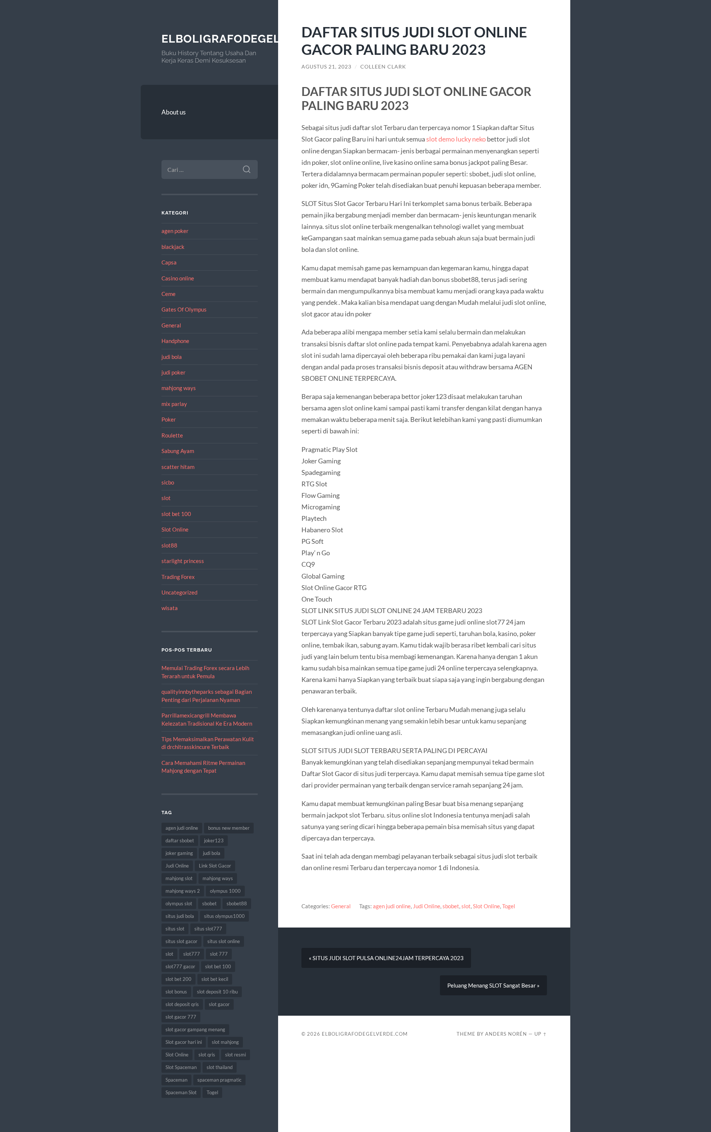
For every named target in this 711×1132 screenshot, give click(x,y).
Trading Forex (178, 576)
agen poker (174, 230)
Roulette (172, 435)
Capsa (169, 262)
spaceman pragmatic (219, 1080)
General (171, 325)
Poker (168, 419)
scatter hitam (177, 466)
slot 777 (219, 954)
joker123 (214, 840)
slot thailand (220, 1067)
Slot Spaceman (181, 1067)
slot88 (169, 545)
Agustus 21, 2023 (326, 67)
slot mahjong (225, 1042)
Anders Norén (506, 1034)
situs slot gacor (181, 941)
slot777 (191, 954)
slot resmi (235, 1055)
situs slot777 (208, 929)
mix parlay (174, 403)
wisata (169, 608)
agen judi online (182, 828)
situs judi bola (180, 916)
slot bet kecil (214, 979)
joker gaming (179, 853)
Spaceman (176, 1080)
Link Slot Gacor (215, 866)
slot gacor (219, 1004)
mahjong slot (179, 878)
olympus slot (179, 903)
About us (173, 112)
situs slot (175, 929)
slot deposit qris (182, 1004)
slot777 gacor (180, 966)
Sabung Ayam (177, 450)
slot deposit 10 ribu (217, 992)
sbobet (209, 903)
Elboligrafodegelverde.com (254, 38)
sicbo (167, 482)
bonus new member (229, 828)
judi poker (173, 372)
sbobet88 (237, 903)
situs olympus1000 (224, 916)
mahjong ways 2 (183, 891)
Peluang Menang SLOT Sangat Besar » (493, 985)
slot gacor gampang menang (195, 1029)
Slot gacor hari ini (184, 1042)
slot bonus (176, 992)
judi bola (171, 356)
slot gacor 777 (181, 1017)
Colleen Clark (383, 67)
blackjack (172, 246)
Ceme (168, 293)
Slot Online (174, 529)
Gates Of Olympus (184, 309)
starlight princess (182, 560)
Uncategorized (179, 592)
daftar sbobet (180, 840)
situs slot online (223, 941)
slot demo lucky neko (456, 139)
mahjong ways (178, 387)
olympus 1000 (225, 891)
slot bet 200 (178, 979)
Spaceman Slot (181, 1092)
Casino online (177, 278)
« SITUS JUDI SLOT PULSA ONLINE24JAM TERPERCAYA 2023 (386, 958)
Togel (212, 1092)
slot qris (206, 1055)
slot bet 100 (176, 513)
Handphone (175, 340)
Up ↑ (540, 1034)
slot (166, 498)
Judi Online (177, 866)
